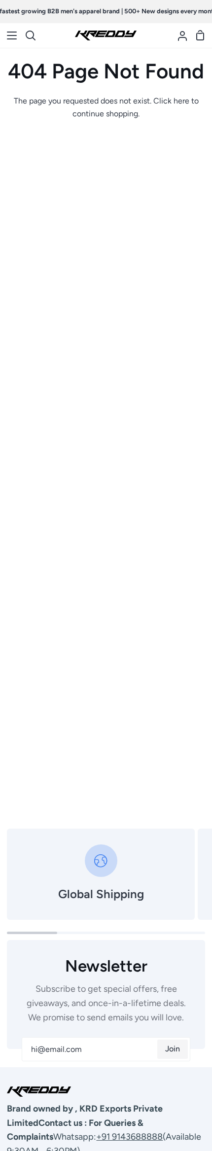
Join (172, 1048)
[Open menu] (9, 35)
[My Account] (178, 35)
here (181, 100)
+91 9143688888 (129, 1136)
